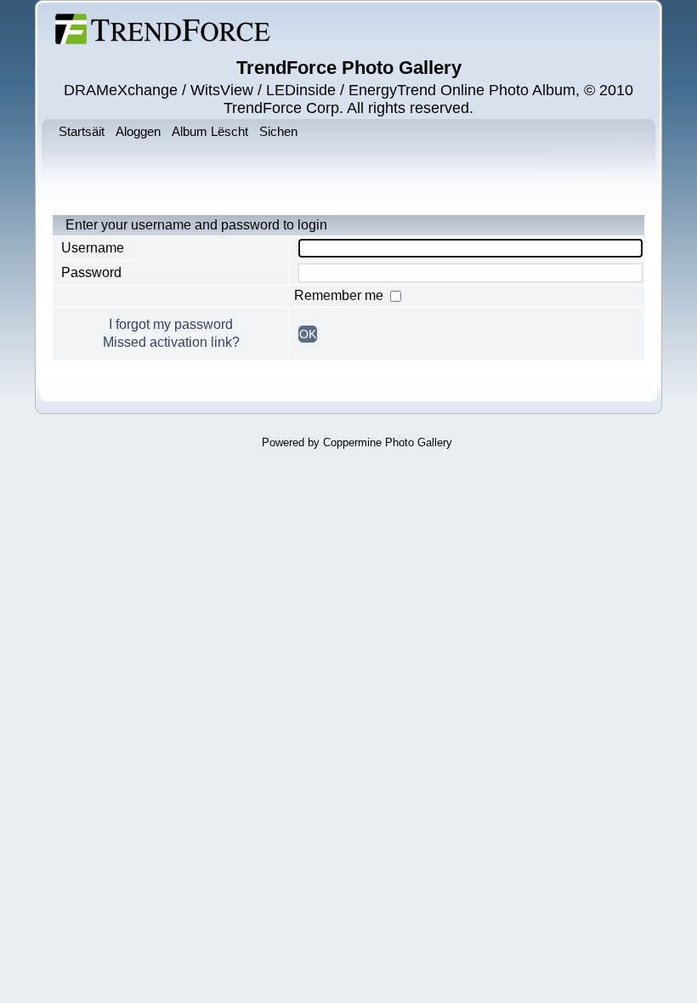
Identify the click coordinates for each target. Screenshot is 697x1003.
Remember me (340, 295)
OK (307, 334)
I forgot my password (171, 324)
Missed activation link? (171, 342)
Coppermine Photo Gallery (387, 442)
